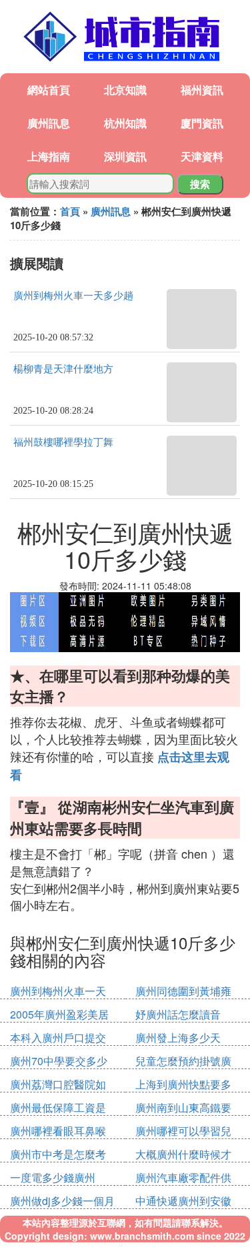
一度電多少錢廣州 (52, 1177)
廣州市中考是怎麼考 (58, 1154)
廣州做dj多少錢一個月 (62, 1200)
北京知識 (125, 89)
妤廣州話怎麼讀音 (178, 1014)
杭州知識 (125, 123)
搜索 (200, 184)
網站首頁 (48, 89)
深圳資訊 (125, 156)
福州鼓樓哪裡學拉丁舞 (63, 442)
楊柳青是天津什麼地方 (63, 369)
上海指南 (48, 156)
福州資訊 (202, 89)
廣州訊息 (48, 123)
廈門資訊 (202, 123)
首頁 (70, 211)
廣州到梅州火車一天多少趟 (73, 295)
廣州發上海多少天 (178, 1037)
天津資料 (202, 156)
